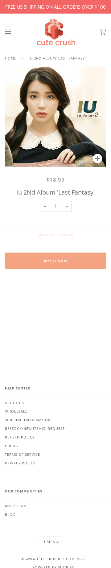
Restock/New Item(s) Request (35, 428)
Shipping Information (28, 420)
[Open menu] (14, 32)
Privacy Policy (20, 463)
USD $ (49, 542)
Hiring (11, 446)
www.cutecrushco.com (50, 559)
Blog (10, 514)
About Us (14, 403)
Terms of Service (22, 454)
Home (10, 58)
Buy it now (56, 261)
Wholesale (16, 411)
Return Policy (20, 437)
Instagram (16, 506)
